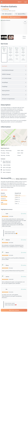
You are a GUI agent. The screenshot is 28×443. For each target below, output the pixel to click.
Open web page (7, 167)
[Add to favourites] (25, 21)
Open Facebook (7, 170)
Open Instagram (7, 172)
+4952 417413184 (6, 165)
